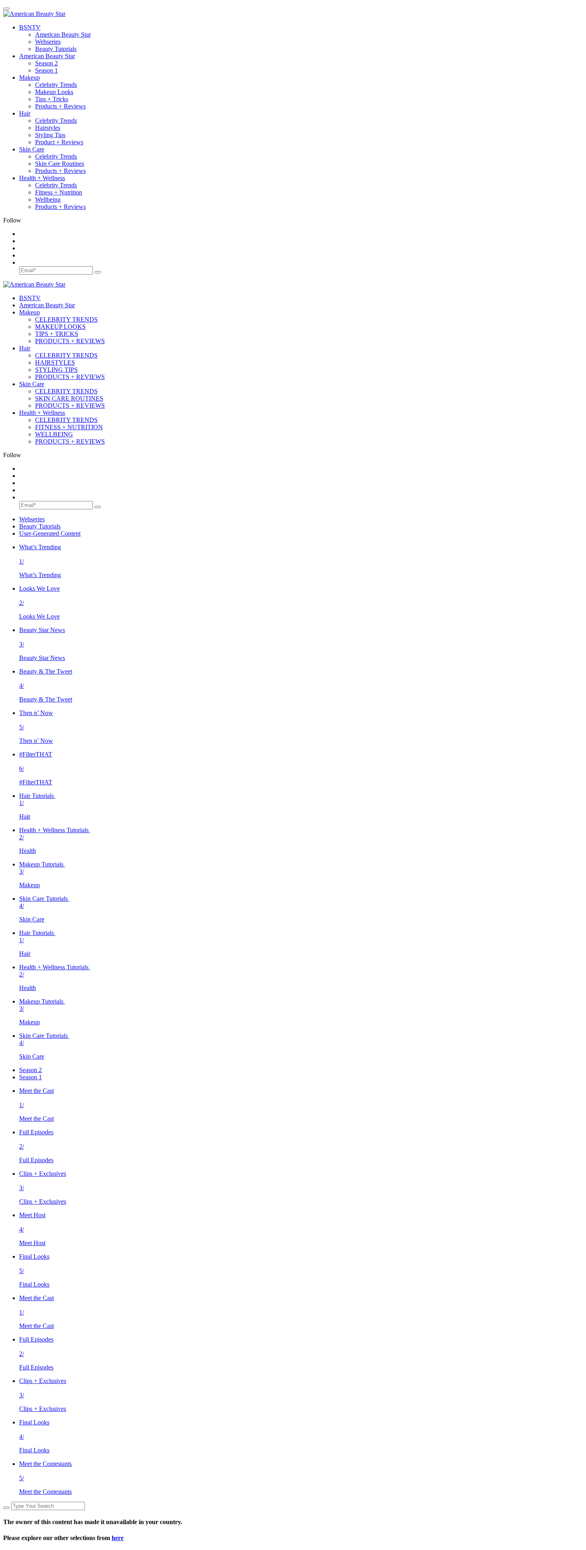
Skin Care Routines (59, 163)
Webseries (48, 41)
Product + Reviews (59, 142)
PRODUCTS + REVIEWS (70, 341)
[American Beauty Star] (34, 13)
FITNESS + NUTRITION (69, 427)
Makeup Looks (54, 91)
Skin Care (31, 149)
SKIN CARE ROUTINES (69, 398)
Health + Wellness (42, 178)
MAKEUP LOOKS (60, 326)
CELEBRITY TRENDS (66, 319)
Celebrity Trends (56, 84)
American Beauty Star (63, 34)
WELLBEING (54, 434)
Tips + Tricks (51, 99)
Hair (24, 113)
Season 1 (46, 70)
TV (30, 27)
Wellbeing (48, 199)
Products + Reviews (60, 106)
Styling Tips (50, 135)
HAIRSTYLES (55, 362)
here (118, 1537)
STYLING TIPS (56, 369)
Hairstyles (47, 127)
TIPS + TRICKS (56, 333)
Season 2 (46, 63)
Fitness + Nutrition (58, 192)
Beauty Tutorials (56, 48)
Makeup (29, 77)
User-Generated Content (50, 533)
